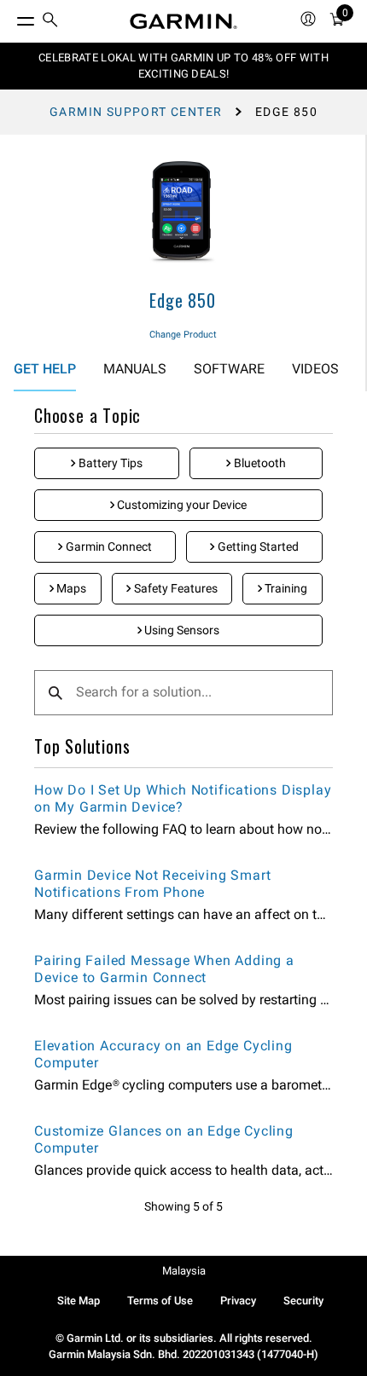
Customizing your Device (180, 505)
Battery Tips (109, 463)
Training (284, 588)
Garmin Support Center (136, 112)
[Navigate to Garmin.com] (183, 21)
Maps (70, 588)
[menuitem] (50, 21)
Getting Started (257, 546)
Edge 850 (182, 300)
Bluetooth (258, 463)
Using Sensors (180, 630)
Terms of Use (160, 1300)
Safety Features (174, 588)
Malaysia (184, 1270)
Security (303, 1300)
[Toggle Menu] (10, 17)
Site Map (78, 1300)
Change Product (183, 334)
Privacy (238, 1300)
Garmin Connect (107, 546)
